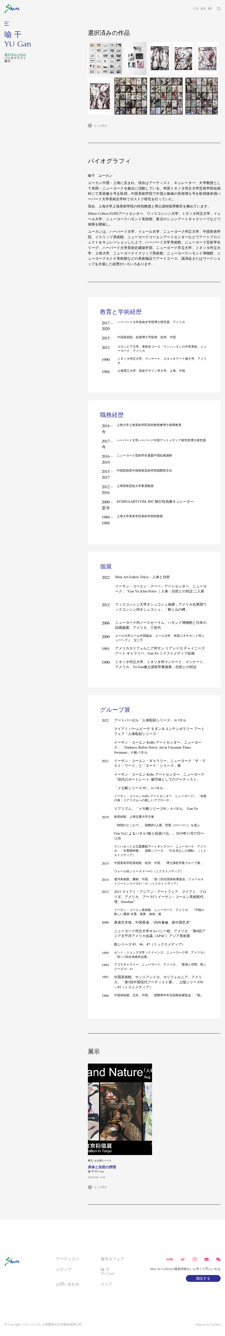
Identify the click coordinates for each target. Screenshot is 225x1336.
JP (210, 9)
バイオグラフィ (15, 58)
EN (203, 9)
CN (195, 9)
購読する (203, 1278)
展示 (7, 61)
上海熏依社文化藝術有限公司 (62, 1324)
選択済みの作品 (15, 55)
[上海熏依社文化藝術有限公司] (12, 8)
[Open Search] (219, 9)
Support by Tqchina (208, 1324)
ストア (106, 1284)
